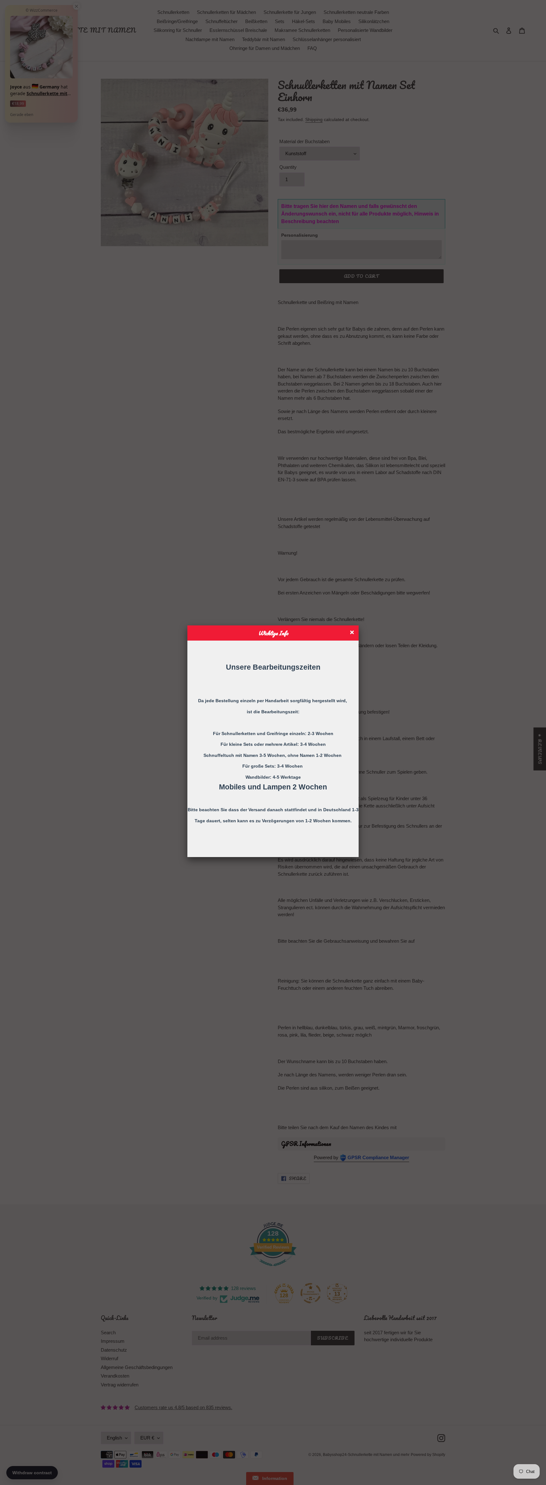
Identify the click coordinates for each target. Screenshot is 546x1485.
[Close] (352, 633)
